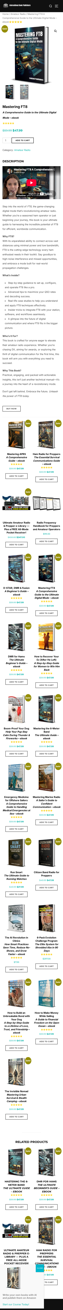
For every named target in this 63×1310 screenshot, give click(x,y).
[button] (55, 31)
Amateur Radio (18, 14)
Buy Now (11, 409)
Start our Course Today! (16, 1304)
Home (5, 14)
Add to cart (23, 140)
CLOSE (40, 1268)
